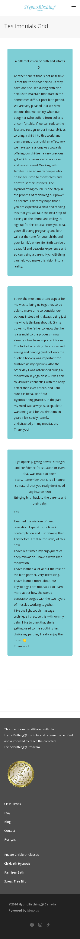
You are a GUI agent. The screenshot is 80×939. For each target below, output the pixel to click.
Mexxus (33, 910)
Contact (9, 831)
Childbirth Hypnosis (17, 863)
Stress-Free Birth (16, 881)
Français (10, 839)
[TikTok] (48, 926)
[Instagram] (40, 926)
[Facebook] (32, 926)
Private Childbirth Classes (21, 855)
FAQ (7, 813)
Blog (7, 822)
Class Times (12, 804)
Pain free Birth (14, 872)
